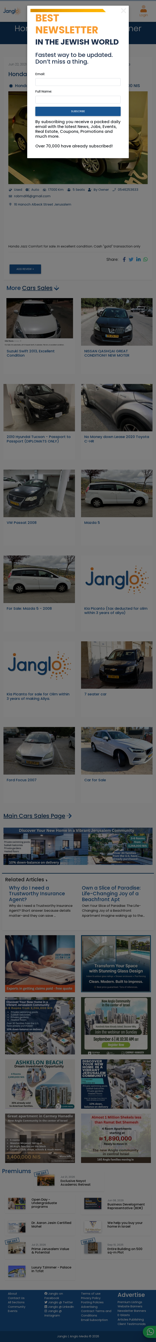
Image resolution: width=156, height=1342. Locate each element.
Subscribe (78, 111)
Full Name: (43, 91)
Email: (40, 74)
